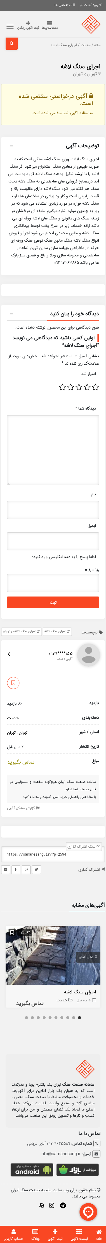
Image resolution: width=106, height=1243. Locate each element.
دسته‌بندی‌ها (50, 27)
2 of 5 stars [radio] (87, 387)
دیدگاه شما (85, 408)
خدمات (85, 45)
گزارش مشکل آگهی (21, 808)
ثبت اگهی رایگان (28, 27)
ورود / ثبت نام (89, 5)
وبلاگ (35, 1239)
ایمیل (91, 525)
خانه (97, 45)
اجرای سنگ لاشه (80, 66)
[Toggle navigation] (9, 26)
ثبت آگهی (55, 1239)
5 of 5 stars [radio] (62, 387)
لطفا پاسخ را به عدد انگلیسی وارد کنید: (64, 557)
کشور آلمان (86, 957)
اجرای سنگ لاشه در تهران (19, 631)
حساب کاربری (13, 1239)
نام (93, 494)
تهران (92, 73)
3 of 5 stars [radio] (78, 387)
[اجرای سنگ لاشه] (53, 956)
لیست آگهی (79, 1239)
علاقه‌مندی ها (63, 5)
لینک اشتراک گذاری (82, 846)
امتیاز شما (88, 374)
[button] (53, 147)
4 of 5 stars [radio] (70, 387)
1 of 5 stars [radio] (95, 387)
